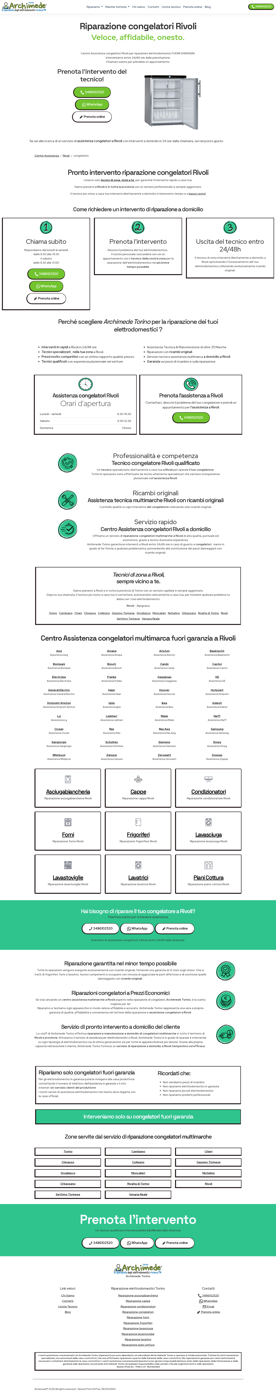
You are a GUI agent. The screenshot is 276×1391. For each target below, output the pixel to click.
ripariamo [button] (94, 7)
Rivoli (66, 155)
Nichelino (174, 613)
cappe (138, 791)
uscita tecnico (171, 7)
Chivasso (90, 613)
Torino (53, 613)
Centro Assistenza (46, 155)
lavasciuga (208, 834)
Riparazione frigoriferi (138, 1323)
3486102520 (263, 6)
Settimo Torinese (128, 618)
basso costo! (197, 193)
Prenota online (192, 7)
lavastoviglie (68, 877)
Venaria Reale (151, 618)
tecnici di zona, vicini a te (117, 180)
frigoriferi (138, 834)
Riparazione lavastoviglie (138, 1334)
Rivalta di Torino (208, 613)
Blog (208, 7)
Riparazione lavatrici (138, 1339)
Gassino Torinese (123, 613)
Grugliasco (144, 613)
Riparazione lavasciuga (138, 1328)
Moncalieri (159, 613)
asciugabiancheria (68, 791)
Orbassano (189, 613)
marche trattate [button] (116, 7)
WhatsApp (94, 104)
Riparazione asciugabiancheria (138, 1295)
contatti (153, 7)
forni (68, 834)
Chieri (78, 613)
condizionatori (208, 791)
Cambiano (66, 613)
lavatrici (138, 877)
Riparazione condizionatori (138, 1306)
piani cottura (208, 877)
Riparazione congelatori (138, 1312)
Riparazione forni (138, 1317)
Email (210, 1306)
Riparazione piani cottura (138, 1345)
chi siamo (138, 7)
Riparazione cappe (138, 1301)
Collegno (104, 613)
